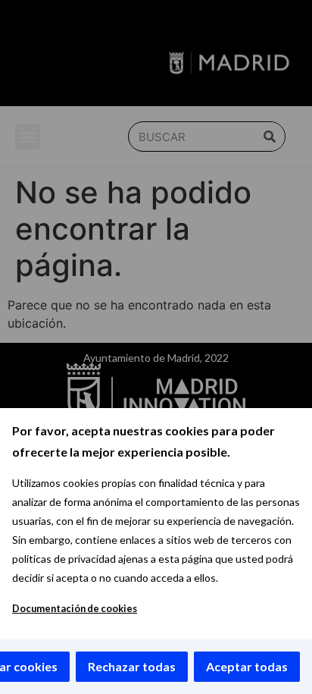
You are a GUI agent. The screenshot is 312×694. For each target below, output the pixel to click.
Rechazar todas (132, 666)
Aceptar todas (247, 666)
